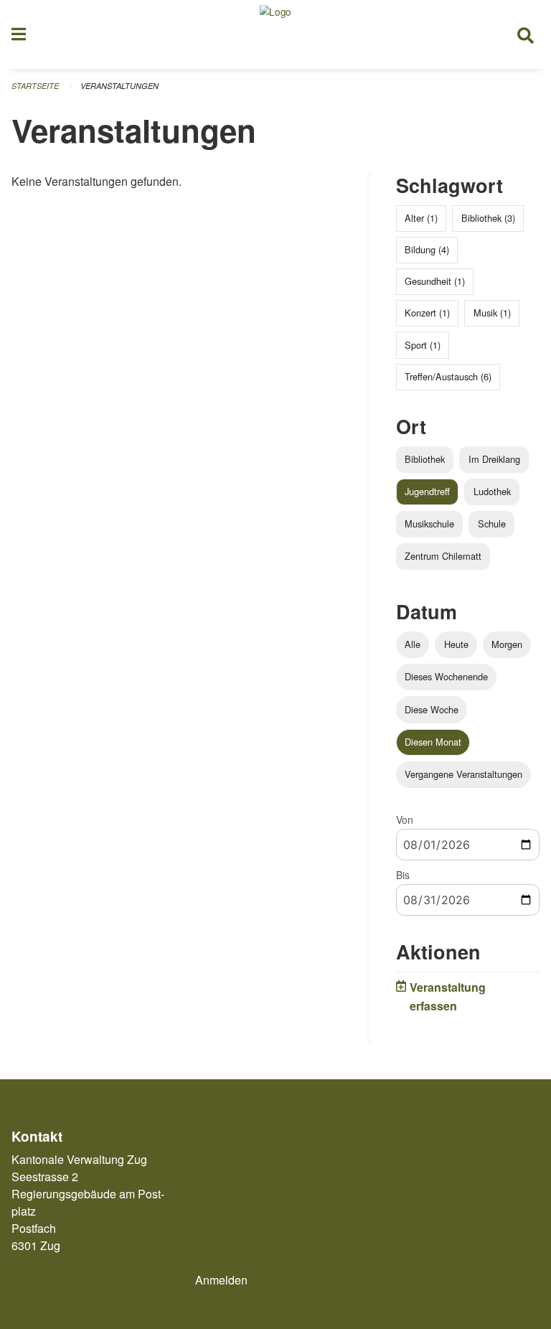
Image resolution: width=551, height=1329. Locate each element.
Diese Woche (431, 709)
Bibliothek (425, 459)
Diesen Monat (433, 741)
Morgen (506, 644)
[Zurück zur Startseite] (275, 34)
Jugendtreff (427, 491)
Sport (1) (423, 345)
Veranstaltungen (119, 85)
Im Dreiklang (494, 459)
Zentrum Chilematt (443, 556)
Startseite (35, 85)
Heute (456, 644)
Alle (412, 644)
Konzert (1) (427, 312)
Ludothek (492, 491)
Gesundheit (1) (435, 281)
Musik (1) (492, 312)
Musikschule (429, 523)
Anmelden (221, 1280)
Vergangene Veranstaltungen (463, 774)
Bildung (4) (427, 249)
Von (404, 819)
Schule (492, 523)
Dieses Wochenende (446, 676)
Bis (403, 875)
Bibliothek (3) (488, 218)
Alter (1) (421, 218)
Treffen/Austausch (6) (448, 376)
